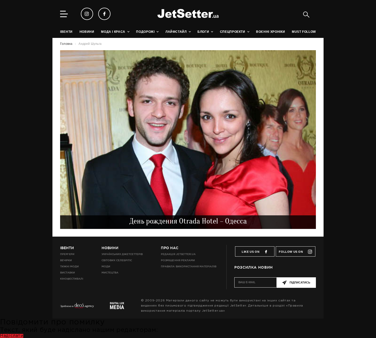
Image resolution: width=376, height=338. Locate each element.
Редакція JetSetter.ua (178, 254)
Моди (106, 266)
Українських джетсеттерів (122, 254)
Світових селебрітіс (117, 260)
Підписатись (300, 282)
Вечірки (66, 260)
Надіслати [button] (11, 336)
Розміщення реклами (178, 260)
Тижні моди (69, 266)
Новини (110, 248)
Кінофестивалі (71, 278)
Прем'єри (67, 254)
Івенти (67, 248)
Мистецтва (110, 272)
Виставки (67, 272)
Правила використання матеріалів (188, 266)
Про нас (169, 248)
